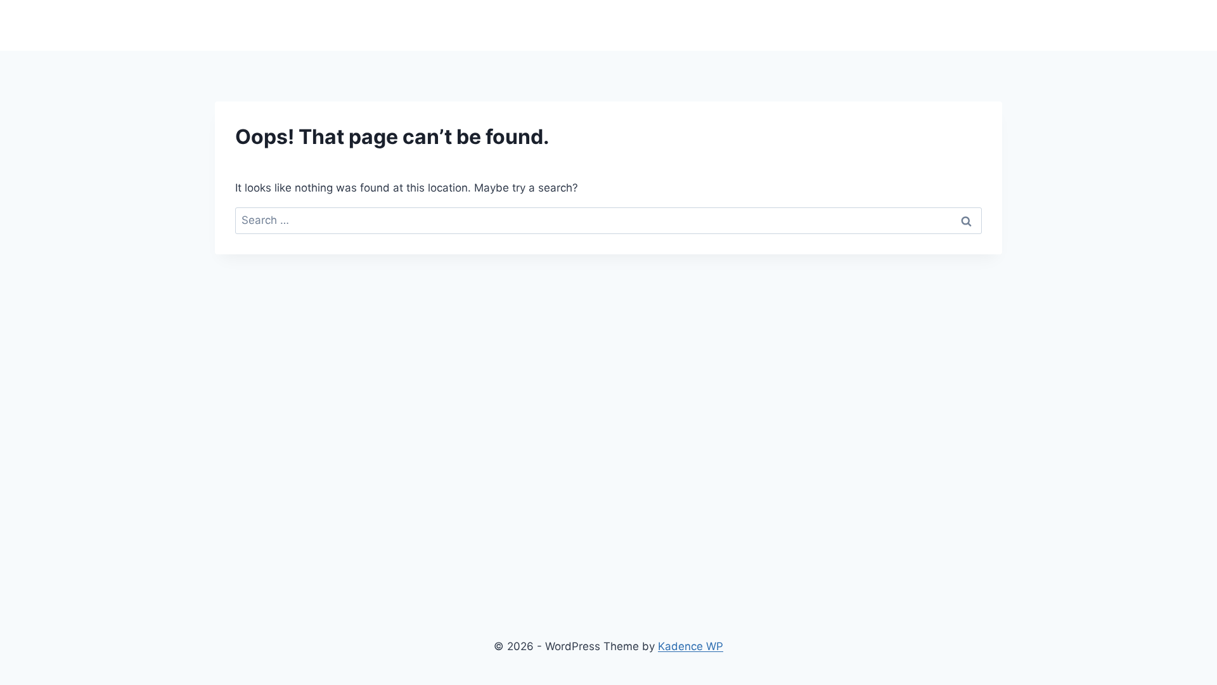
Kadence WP (690, 646)
